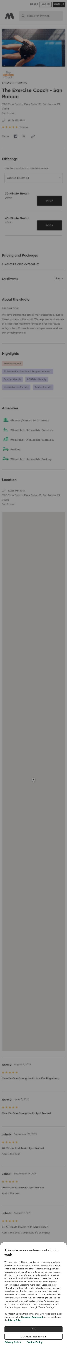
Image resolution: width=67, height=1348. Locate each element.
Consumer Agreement (32, 1317)
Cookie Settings (34, 1336)
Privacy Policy (14, 1320)
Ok (33, 1329)
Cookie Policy (34, 1342)
